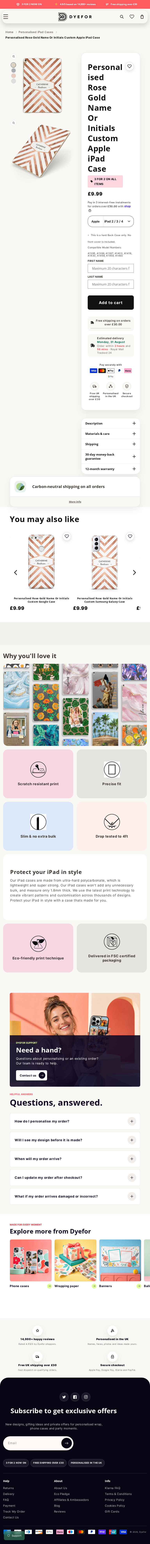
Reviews (60, 1511)
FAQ (6, 1499)
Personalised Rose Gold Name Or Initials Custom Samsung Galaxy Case (104, 600)
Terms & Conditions (118, 1494)
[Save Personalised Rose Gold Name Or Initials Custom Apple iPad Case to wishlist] (129, 66)
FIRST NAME (96, 260)
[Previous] (16, 572)
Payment (9, 1505)
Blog (57, 1505)
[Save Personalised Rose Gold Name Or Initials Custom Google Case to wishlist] (66, 536)
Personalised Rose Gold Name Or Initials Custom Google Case (41, 600)
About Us (60, 1488)
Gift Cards (112, 1511)
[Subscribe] (66, 1443)
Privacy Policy (114, 1499)
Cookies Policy (115, 1505)
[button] (6, 17)
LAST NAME (95, 276)
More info (75, 501)
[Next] (134, 572)
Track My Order (14, 1511)
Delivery (8, 1494)
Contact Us (11, 1517)
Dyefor (142, 1532)
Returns (8, 1488)
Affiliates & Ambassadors (71, 1499)
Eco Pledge (62, 1494)
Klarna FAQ (112, 1488)
